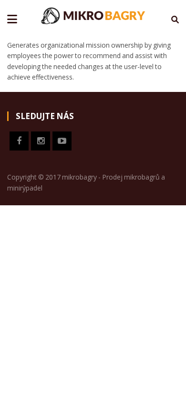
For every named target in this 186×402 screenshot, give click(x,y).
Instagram (40, 141)
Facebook (19, 141)
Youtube (62, 141)
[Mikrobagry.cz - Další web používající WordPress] (93, 14)
